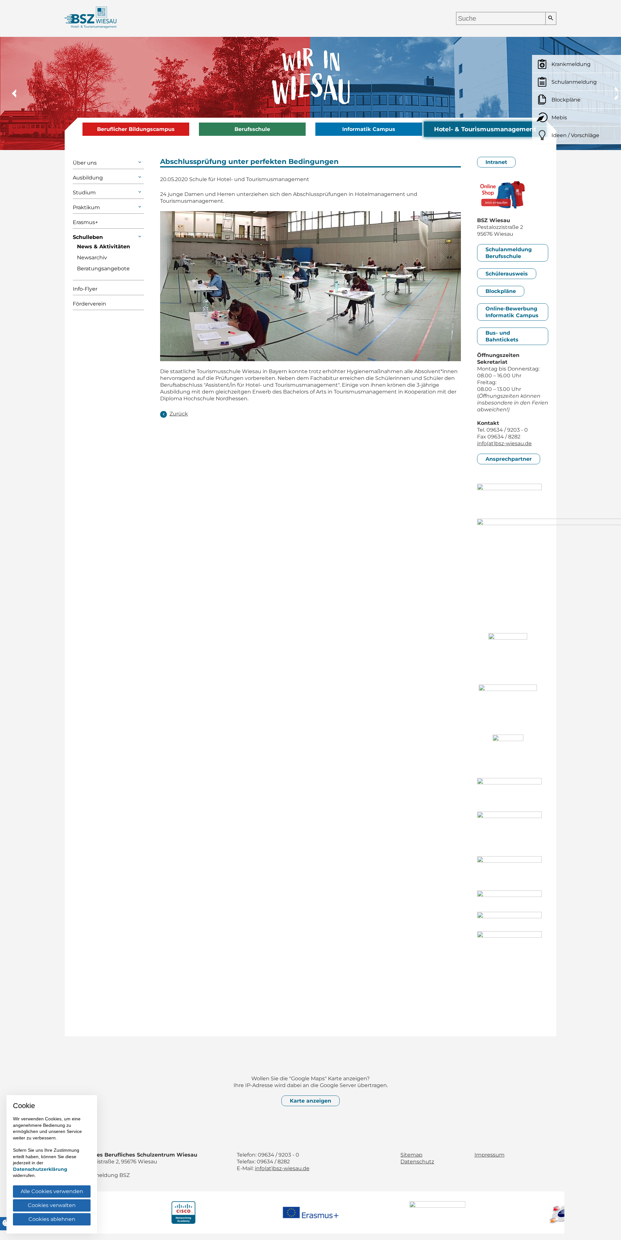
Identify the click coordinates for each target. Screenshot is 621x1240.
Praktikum (86, 207)
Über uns (85, 163)
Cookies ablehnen (51, 1219)
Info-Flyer (85, 289)
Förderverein (89, 304)
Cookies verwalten (52, 1205)
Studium (84, 192)
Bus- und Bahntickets (501, 336)
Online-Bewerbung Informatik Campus (512, 312)
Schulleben (88, 237)
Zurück (178, 414)
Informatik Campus (368, 129)
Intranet (496, 162)
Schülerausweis (506, 274)
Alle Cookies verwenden (52, 1191)
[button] (9, 93)
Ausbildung (88, 178)
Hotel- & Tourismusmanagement (485, 129)
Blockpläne (500, 291)
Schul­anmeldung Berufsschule (508, 252)
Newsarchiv (92, 257)
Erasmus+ (85, 222)
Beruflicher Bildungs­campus (136, 129)
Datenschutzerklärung (40, 1169)
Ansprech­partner (508, 459)
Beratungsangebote (103, 268)
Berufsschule (252, 129)
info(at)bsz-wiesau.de (504, 443)
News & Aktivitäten (103, 246)
